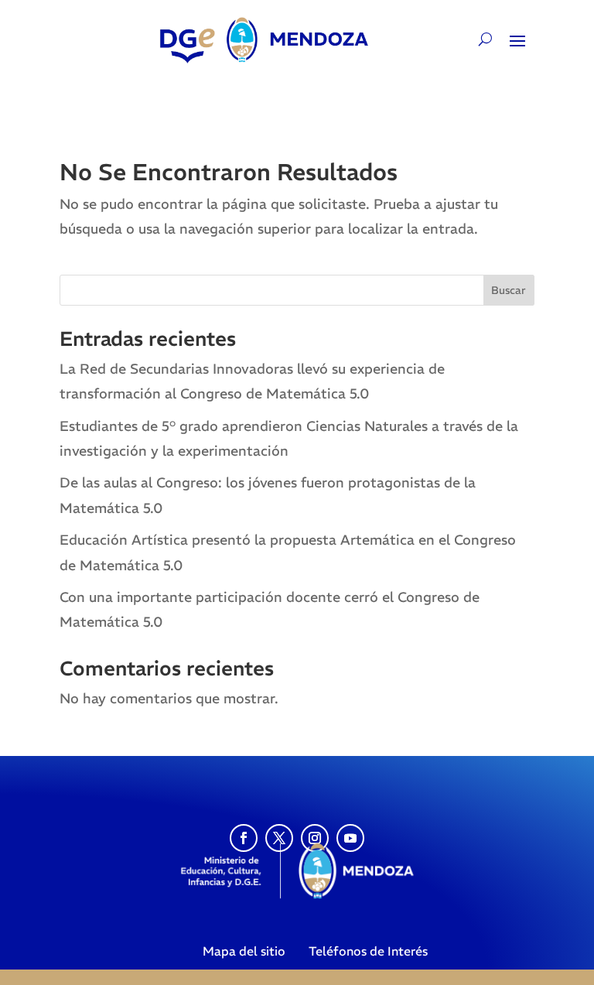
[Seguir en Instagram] (315, 838)
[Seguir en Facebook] (244, 838)
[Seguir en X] (279, 838)
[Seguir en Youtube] (350, 838)
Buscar (508, 290)
